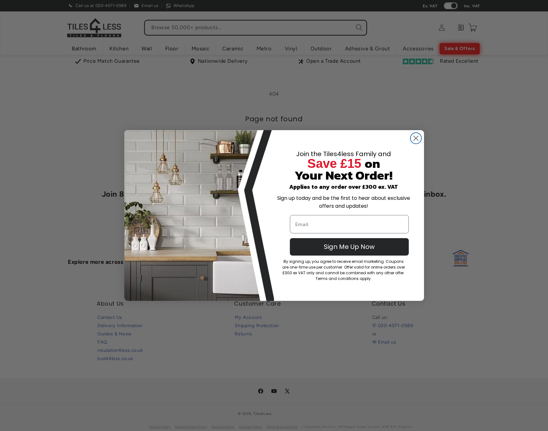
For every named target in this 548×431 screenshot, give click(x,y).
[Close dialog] (415, 138)
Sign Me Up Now (349, 246)
